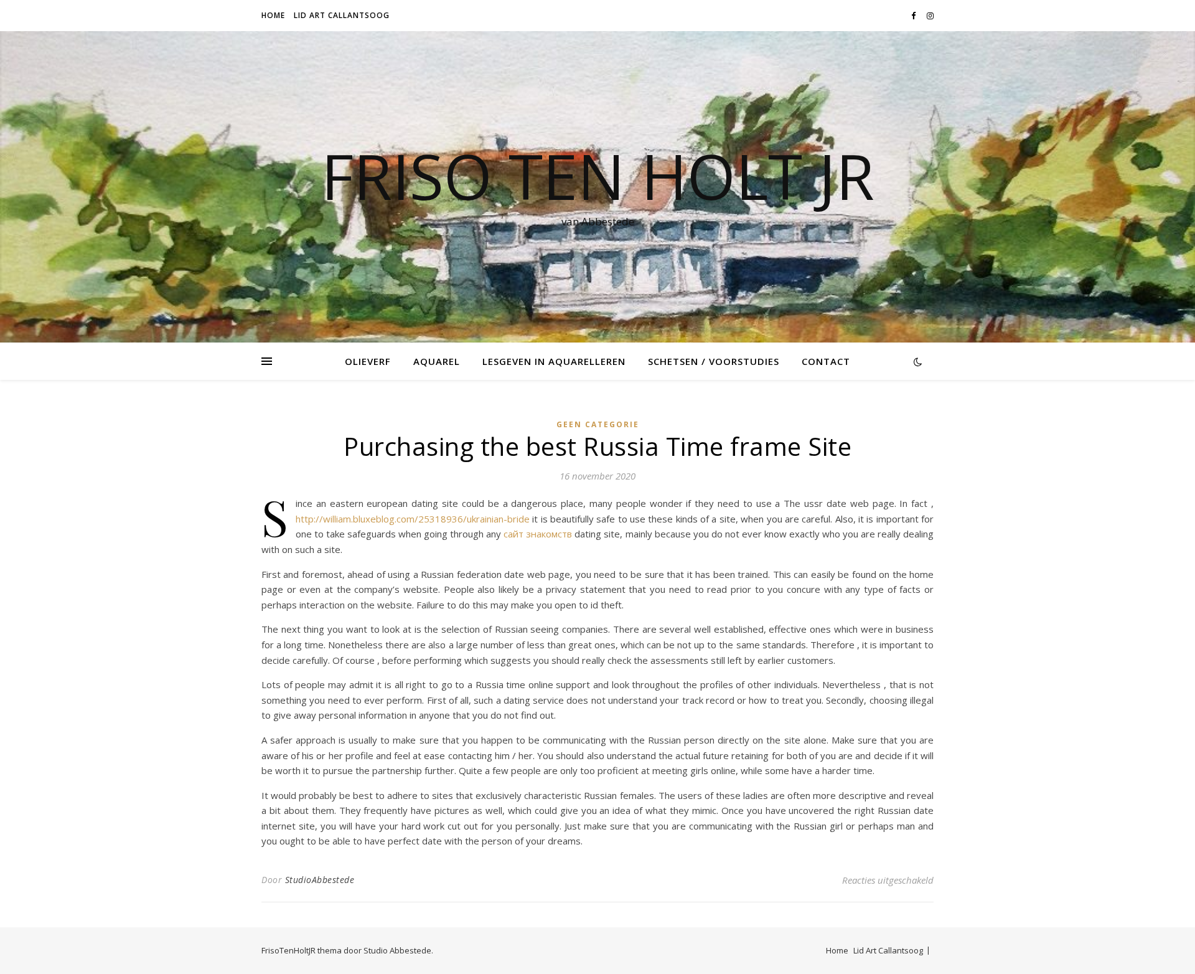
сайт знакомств (538, 533)
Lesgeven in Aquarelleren (554, 361)
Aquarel (436, 361)
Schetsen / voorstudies (713, 361)
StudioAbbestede (320, 880)
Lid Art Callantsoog (342, 15)
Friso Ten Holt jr (597, 175)
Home (273, 15)
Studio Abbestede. (398, 950)
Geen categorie (597, 424)
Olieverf (368, 361)
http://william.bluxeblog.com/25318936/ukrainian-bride (413, 519)
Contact (826, 361)
